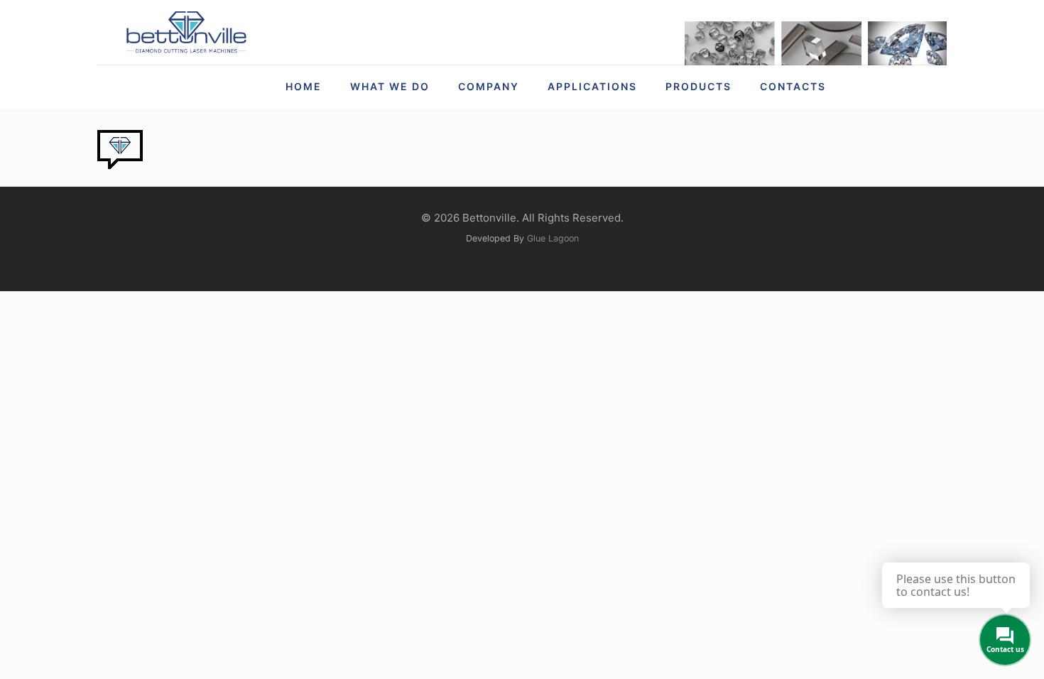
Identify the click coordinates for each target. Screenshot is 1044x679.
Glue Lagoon (553, 238)
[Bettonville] (186, 32)
